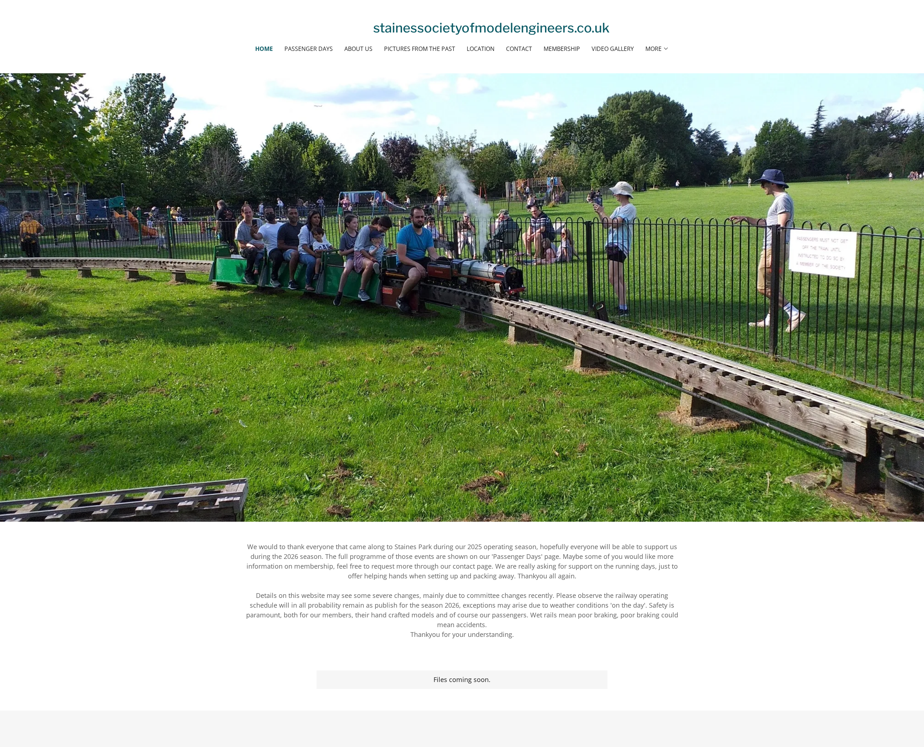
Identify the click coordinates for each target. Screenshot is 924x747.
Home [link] (264, 49)
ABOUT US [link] (358, 49)
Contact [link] (519, 49)
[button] (657, 48)
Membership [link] (562, 49)
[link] (491, 30)
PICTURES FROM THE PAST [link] (419, 49)
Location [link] (480, 49)
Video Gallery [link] (613, 49)
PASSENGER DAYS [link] (308, 49)
